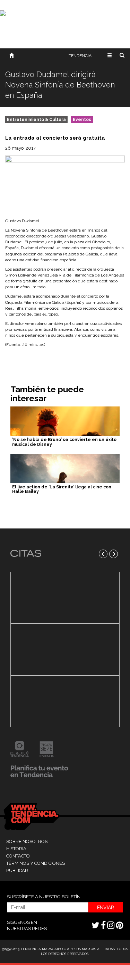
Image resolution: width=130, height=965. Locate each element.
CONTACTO (18, 856)
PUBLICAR (17, 870)
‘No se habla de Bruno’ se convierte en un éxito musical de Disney (64, 442)
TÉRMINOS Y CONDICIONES (35, 863)
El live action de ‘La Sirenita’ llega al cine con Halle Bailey (61, 489)
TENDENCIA (80, 55)
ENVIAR (105, 907)
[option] (65, 649)
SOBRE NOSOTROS (26, 841)
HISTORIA (16, 848)
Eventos (82, 119)
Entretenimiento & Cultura (36, 119)
